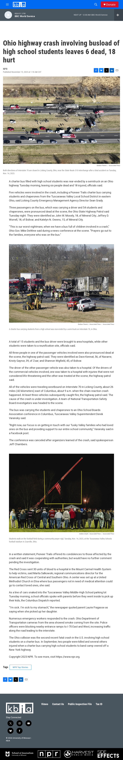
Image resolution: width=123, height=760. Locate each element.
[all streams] (118, 15)
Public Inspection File (80, 704)
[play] (8, 15)
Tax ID (99, 704)
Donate (111, 4)
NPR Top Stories (20, 667)
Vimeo (44, 704)
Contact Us (58, 704)
